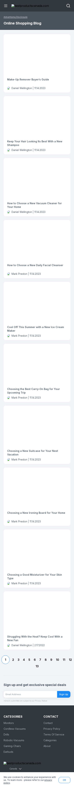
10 (57, 659)
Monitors (9, 722)
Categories (50, 740)
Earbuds (8, 751)
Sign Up (63, 694)
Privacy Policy (51, 728)
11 (64, 659)
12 (70, 659)
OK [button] (64, 780)
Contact (48, 722)
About (46, 746)
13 (37, 666)
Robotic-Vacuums (14, 740)
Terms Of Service (53, 734)
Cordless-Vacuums (15, 728)
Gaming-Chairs (12, 746)
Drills (6, 734)
